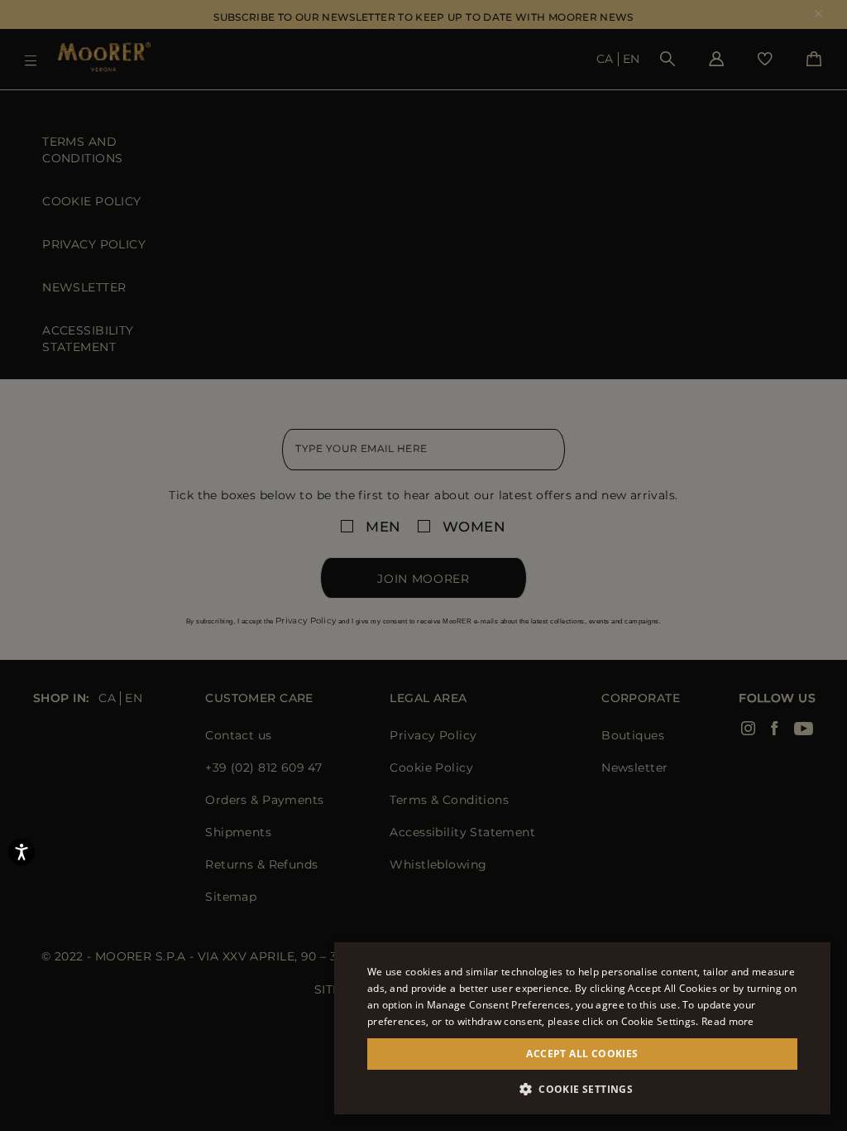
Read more (727, 1021)
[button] (582, 1089)
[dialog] (423, 565)
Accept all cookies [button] (582, 1054)
